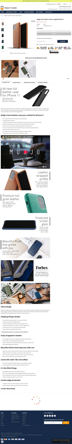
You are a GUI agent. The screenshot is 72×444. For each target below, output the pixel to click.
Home (2, 15)
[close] (70, 1)
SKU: (38, 26)
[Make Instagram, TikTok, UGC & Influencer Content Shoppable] (68, 79)
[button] (45, 31)
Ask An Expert (22, 53)
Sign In (60, 9)
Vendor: (38, 24)
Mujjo (44, 24)
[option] (20, 35)
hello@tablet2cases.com (12, 436)
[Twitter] (47, 416)
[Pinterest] (52, 416)
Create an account (67, 9)
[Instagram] (50, 416)
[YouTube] (55, 416)
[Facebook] (45, 416)
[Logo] (9, 8)
